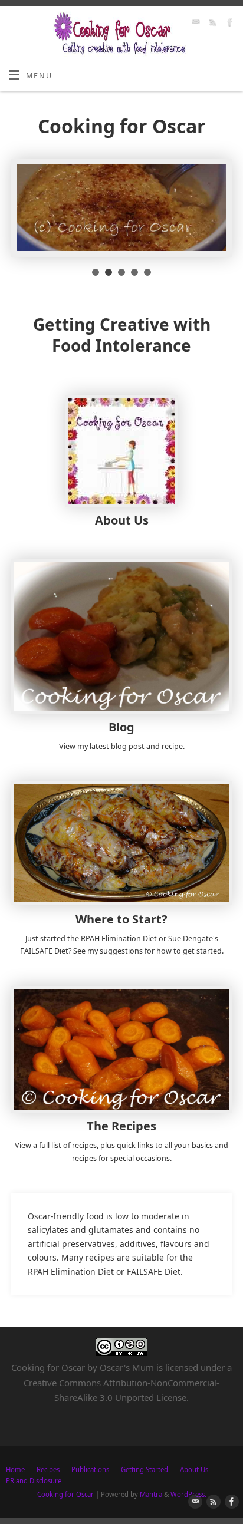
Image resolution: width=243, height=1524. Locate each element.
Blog (121, 727)
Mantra (151, 1494)
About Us (122, 520)
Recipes (48, 1469)
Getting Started (144, 1469)
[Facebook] (228, 23)
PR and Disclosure (33, 1480)
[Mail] (194, 23)
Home (15, 1469)
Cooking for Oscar (65, 1494)
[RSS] (211, 23)
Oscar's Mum (127, 1367)
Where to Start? (121, 919)
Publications (90, 1469)
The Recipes (121, 1126)
